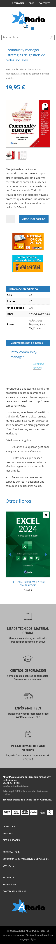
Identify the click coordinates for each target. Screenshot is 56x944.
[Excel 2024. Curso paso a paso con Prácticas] (28, 577)
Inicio (8, 69)
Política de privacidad (25, 791)
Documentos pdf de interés (26, 343)
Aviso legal (8, 791)
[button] (45, 105)
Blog (32, 3)
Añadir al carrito (33, 219)
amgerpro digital (28, 939)
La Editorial (17, 3)
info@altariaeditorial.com (15, 786)
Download (38, 366)
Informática (20, 69)
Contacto (44, 3)
